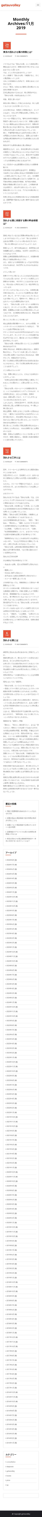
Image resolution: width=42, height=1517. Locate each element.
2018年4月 (10, 1319)
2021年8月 (10, 1135)
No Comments (22, 56)
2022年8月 (10, 1080)
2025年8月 (10, 915)
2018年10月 (11, 1291)
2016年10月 (11, 1401)
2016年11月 (11, 1397)
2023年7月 (10, 1030)
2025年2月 (10, 943)
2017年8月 (10, 1356)
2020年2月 (10, 1218)
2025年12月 (11, 897)
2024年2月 (10, 998)
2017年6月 (10, 1365)
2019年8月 (10, 1245)
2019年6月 (10, 1255)
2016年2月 (10, 1438)
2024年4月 (10, 988)
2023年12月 (11, 1007)
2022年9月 (10, 1076)
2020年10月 (11, 1181)
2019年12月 (11, 1227)
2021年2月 (10, 1163)
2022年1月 (10, 1112)
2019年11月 (11, 1232)
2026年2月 (10, 888)
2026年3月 (10, 883)
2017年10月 (11, 1346)
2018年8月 (10, 1301)
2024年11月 (11, 956)
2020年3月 (10, 1213)
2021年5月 (10, 1149)
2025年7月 (10, 920)
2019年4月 (10, 1264)
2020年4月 (10, 1209)
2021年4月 (10, 1154)
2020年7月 (10, 1195)
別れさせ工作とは (11, 457)
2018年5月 (10, 1314)
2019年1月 (10, 1278)
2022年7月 (10, 1085)
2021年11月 (11, 1122)
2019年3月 (10, 1268)
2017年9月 (10, 1351)
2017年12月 (11, 1337)
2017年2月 (10, 1383)
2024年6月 (10, 979)
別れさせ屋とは (10, 640)
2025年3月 (10, 938)
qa (7, 1485)
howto (9, 1476)
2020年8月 (10, 1190)
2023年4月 (10, 1044)
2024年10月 (11, 961)
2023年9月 (10, 1021)
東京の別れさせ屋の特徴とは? (17, 52)
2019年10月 (11, 1236)
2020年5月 (10, 1204)
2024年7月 (10, 975)
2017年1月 (10, 1388)
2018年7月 (10, 1305)
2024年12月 (11, 952)
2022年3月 (10, 1103)
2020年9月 (10, 1186)
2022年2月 (10, 1108)
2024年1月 (10, 1002)
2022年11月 (11, 1066)
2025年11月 (11, 901)
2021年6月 (10, 1145)
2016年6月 (10, 1420)
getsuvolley (11, 1471)
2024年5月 (10, 984)
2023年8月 (10, 1025)
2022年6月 (10, 1090)
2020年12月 (11, 1172)
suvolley (8, 56)
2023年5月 (10, 1039)
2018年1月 (10, 1333)
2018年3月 (10, 1323)
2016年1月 (10, 1443)
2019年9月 (10, 1241)
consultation (11, 1462)
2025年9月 (10, 911)
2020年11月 (11, 1177)
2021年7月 (10, 1140)
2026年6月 (10, 869)
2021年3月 (10, 1158)
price (8, 1480)
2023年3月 (10, 1048)
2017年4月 (10, 1374)
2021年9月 (10, 1131)
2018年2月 (10, 1328)
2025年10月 (11, 906)
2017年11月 (11, 1342)
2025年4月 (10, 933)
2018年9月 (10, 1296)
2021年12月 (11, 1117)
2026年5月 (10, 874)
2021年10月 (11, 1126)
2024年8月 (10, 970)
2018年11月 (11, 1287)
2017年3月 (10, 1379)
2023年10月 (11, 1016)
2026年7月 (10, 865)
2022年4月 (10, 1099)
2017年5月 (10, 1369)
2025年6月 (10, 924)
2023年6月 (10, 1034)
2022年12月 (11, 1062)
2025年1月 (10, 947)
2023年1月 (10, 1057)
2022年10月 (11, 1071)
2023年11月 (11, 1011)
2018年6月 (10, 1310)
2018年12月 (11, 1282)
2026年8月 (10, 860)
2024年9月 (10, 966)
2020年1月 (10, 1223)
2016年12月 (11, 1392)
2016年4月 (10, 1429)
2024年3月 (10, 993)
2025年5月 (10, 929)
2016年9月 (10, 1406)
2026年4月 (10, 878)
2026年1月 (10, 892)
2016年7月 (10, 1415)
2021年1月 (10, 1167)
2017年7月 (10, 1360)
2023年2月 (10, 1053)
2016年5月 (10, 1424)
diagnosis (10, 1467)
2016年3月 (10, 1434)
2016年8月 (10, 1411)
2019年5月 (10, 1259)
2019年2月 (10, 1273)
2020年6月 (10, 1200)
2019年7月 (10, 1250)
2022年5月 (10, 1094)
